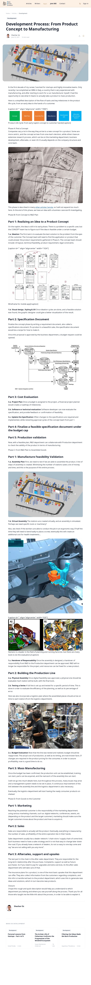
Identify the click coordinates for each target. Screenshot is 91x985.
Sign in (85, 3)
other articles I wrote (44, 207)
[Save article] (83, 35)
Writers (37, 3)
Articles (29, 3)
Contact (62, 3)
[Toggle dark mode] (80, 3)
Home (8, 13)
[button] (45, 116)
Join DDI (53, 3)
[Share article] (79, 35)
